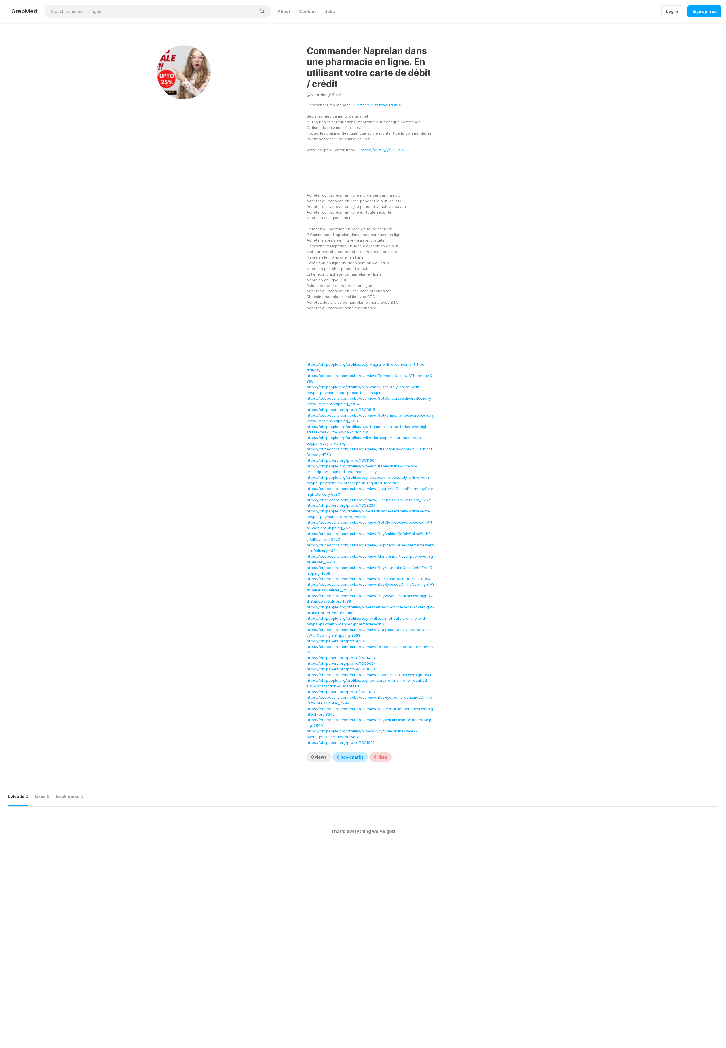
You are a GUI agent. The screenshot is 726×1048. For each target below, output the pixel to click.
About (284, 11)
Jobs (330, 11)
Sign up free (704, 11)
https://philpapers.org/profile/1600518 (341, 409)
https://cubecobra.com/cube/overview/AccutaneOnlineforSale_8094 (368, 578)
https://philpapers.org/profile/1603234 (341, 505)
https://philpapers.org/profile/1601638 (341, 669)
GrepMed (24, 11)
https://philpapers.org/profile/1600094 (341, 663)
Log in (672, 11)
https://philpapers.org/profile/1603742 (341, 641)
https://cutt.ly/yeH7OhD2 (379, 105)
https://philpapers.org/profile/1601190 (341, 460)
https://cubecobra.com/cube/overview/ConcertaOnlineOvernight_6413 (370, 674)
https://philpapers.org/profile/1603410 (341, 691)
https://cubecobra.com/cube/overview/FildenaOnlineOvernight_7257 (368, 500)
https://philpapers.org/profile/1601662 (341, 742)
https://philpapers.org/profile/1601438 (341, 657)
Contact (307, 11)
